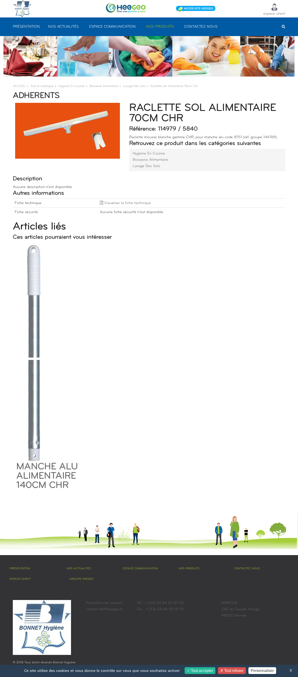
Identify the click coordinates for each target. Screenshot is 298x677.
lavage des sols (134, 86)
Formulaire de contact (104, 603)
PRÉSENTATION (26, 27)
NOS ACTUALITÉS (63, 27)
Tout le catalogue (42, 86)
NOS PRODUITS (160, 27)
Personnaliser (262, 671)
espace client (274, 14)
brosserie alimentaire (104, 86)
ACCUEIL (19, 86)
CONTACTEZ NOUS (200, 27)
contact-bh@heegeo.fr (104, 609)
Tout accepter (201, 671)
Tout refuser (233, 671)
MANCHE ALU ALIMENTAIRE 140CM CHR (47, 476)
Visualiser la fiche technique (127, 203)
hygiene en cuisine (71, 86)
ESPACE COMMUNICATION (112, 27)
